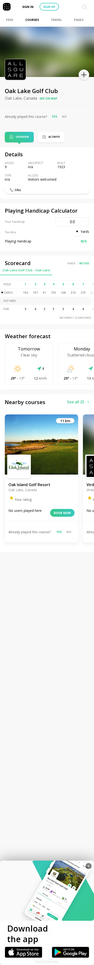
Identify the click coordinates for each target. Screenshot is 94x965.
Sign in (28, 7)
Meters (84, 263)
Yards (71, 263)
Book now (62, 513)
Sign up (49, 7)
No (64, 116)
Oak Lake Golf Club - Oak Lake (26, 270)
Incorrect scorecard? (76, 317)
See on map (48, 98)
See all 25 (75, 402)
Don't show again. (47, 961)
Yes (54, 116)
